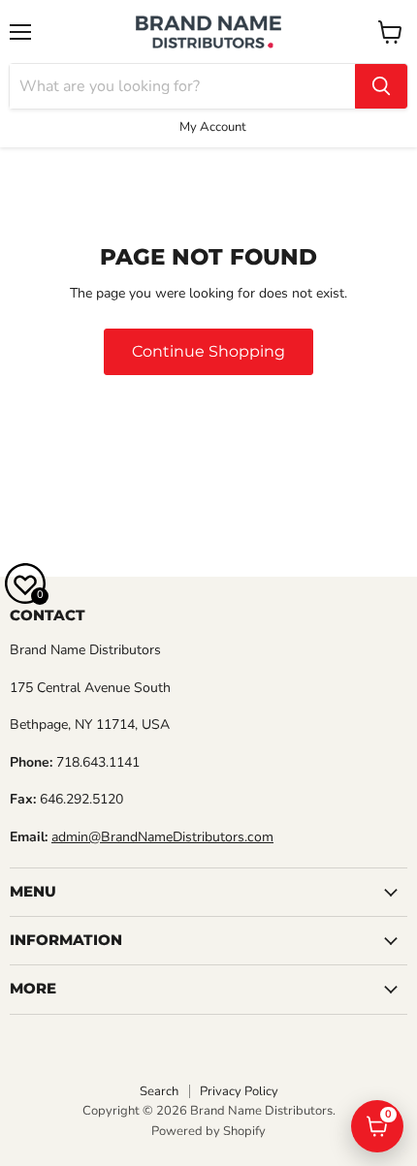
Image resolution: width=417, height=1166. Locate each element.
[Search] (381, 86)
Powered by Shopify (208, 1131)
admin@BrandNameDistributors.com (162, 837)
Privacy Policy (239, 1091)
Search (159, 1091)
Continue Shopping (208, 351)
